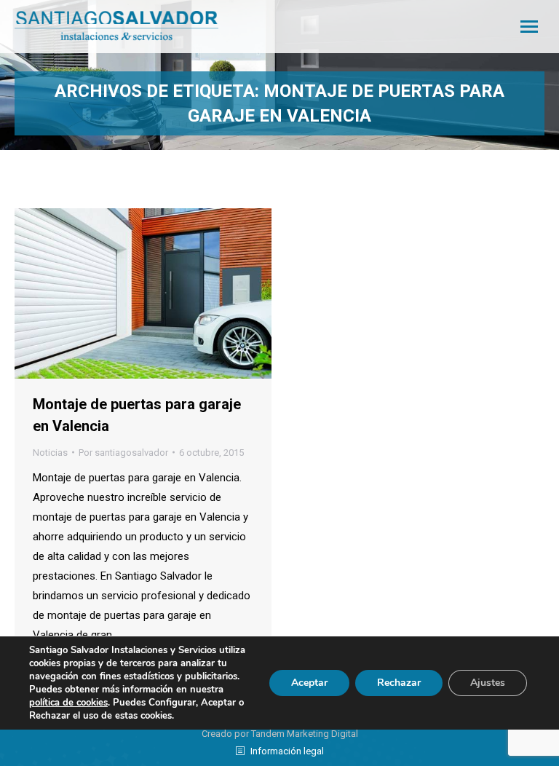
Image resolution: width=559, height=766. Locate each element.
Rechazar (399, 683)
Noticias (50, 452)
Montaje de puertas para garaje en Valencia (137, 415)
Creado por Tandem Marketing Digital (280, 733)
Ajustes (487, 683)
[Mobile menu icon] (529, 27)
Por (123, 452)
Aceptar (309, 683)
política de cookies (68, 702)
